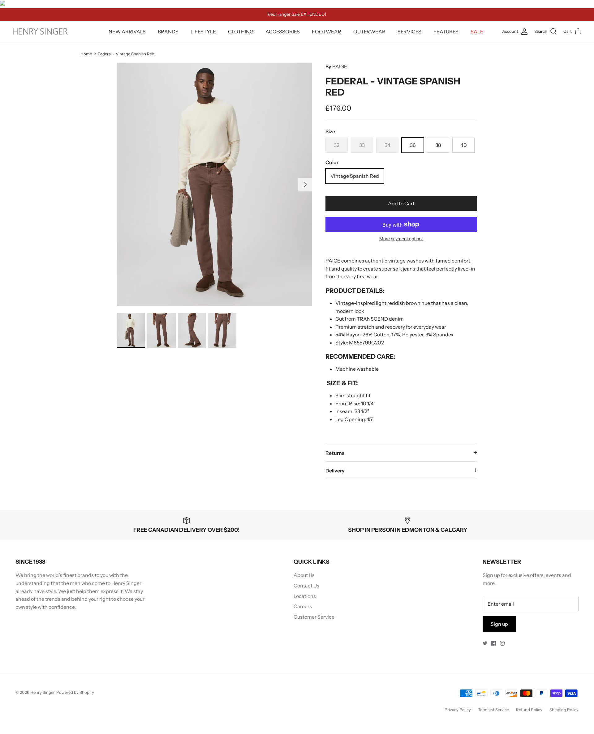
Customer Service (314, 617)
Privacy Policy (458, 709)
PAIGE (339, 66)
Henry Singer (42, 692)
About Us (304, 575)
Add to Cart (401, 203)
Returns (334, 453)
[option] (214, 184)
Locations (305, 596)
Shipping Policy (564, 709)
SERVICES (409, 31)
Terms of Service (493, 709)
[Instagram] (502, 643)
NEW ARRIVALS (127, 31)
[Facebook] (493, 643)
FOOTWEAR (326, 31)
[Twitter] (485, 643)
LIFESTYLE (203, 31)
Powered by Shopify (75, 692)
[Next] (305, 184)
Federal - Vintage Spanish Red (126, 53)
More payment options (401, 238)
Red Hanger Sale (284, 14)
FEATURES (445, 31)
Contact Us (306, 586)
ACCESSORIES (282, 31)
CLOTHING (240, 31)
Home (86, 53)
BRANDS (168, 31)
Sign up (499, 624)
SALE (477, 31)
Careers (303, 606)
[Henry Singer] (40, 31)
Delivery (335, 470)
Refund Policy (529, 709)
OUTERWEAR (369, 31)
